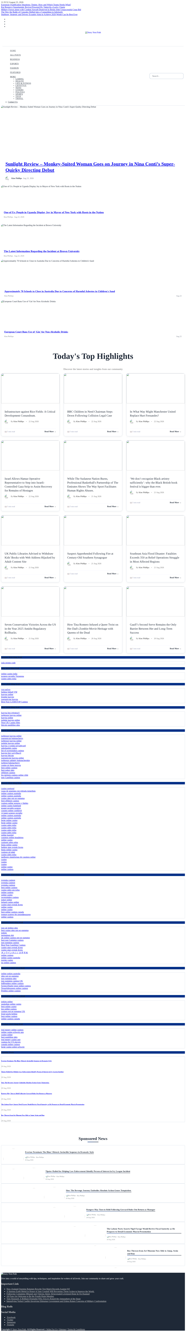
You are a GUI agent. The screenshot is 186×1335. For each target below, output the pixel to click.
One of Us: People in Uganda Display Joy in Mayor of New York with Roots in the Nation (54, 212)
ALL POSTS (15, 55)
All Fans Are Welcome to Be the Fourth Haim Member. (30, 1296)
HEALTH (20, 81)
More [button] (13, 77)
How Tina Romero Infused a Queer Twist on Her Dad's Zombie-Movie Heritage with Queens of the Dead (92, 628)
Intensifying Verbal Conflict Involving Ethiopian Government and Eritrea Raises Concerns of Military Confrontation (56, 1301)
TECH (18, 96)
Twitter (10, 1320)
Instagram (11, 1322)
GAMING (20, 79)
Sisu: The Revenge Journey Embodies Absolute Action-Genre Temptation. (25, 1082)
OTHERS (19, 90)
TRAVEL (19, 99)
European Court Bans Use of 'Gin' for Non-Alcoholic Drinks (36, 331)
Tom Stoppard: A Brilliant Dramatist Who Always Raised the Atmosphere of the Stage (44, 1299)
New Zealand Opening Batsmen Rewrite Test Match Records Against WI (38, 1289)
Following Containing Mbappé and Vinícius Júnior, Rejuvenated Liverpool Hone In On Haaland (48, 1294)
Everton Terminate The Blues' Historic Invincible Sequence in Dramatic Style (26, 1061)
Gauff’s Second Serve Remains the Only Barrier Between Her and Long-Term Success (153, 628)
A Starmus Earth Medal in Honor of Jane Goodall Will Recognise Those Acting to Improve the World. (50, 1291)
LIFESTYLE (21, 85)
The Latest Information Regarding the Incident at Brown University (42, 251)
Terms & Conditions (76, 1329)
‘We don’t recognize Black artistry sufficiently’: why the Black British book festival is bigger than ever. (153, 482)
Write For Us (52, 1329)
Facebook (11, 1317)
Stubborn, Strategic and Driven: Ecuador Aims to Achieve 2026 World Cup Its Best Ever (39, 14)
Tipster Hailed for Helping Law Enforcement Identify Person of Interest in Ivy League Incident (32, 1072)
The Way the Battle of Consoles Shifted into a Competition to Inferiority (32, 12)
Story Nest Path (19, 1329)
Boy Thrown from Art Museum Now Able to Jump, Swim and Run (22, 1115)
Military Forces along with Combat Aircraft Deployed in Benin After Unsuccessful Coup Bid (41, 9)
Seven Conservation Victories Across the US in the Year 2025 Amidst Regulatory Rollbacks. (30, 628)
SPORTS (19, 94)
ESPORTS (14, 64)
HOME (13, 51)
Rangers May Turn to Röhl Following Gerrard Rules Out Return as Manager (26, 1093)
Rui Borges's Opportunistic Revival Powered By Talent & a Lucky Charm (33, 7)
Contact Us (13, 102)
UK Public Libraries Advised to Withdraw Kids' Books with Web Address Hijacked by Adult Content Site (30, 557)
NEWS (18, 88)
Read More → (50, 432)
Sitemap (62, 1329)
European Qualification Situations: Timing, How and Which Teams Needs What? (36, 5)
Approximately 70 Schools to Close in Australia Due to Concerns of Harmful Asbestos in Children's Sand (59, 291)
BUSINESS (15, 59)
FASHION (14, 68)
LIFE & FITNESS (23, 83)
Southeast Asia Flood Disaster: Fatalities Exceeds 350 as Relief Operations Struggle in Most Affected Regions (154, 557)
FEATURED (15, 72)
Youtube (10, 1325)
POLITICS (20, 92)
